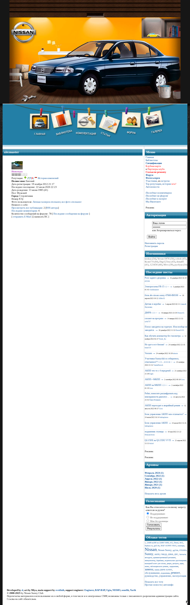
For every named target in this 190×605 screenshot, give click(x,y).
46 (169, 362)
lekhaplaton (164, 417)
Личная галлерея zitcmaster (46, 201)
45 (167, 362)
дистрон (175, 563)
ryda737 (148, 322)
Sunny (149, 554)
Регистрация (151, 246)
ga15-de (157, 546)
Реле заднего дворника (155, 278)
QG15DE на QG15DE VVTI (158, 440)
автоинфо (168, 584)
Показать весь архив (155, 493)
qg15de (175, 550)
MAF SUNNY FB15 (168, 546)
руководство (151, 575)
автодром (148, 557)
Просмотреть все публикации (27, 207)
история (166, 183)
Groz (183, 379)
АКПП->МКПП (152, 379)
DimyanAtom (150, 435)
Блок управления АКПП (156, 423)
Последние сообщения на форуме (71, 213)
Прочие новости (153, 584)
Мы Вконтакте (153, 201)
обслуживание (152, 572)
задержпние (173, 566)
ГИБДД (164, 554)
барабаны (160, 560)
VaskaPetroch (158, 365)
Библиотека (152, 160)
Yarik (133, 590)
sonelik (125, 590)
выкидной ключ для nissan (155, 563)
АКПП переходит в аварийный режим (162, 405)
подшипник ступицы (154, 431)
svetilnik (59, 590)
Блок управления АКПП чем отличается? (164, 414)
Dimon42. (181, 313)
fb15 (181, 543)
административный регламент (164, 557)
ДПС (176, 554)
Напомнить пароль (154, 243)
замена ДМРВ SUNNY (163, 570)
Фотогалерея (153, 178)
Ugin (108, 590)
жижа (147, 566)
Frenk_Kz (162, 339)
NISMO (116, 590)
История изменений (48, 178)
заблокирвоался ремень (159, 566)
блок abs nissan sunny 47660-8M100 (161, 295)
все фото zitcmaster (71, 201)
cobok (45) (180, 258)
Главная (150, 157)
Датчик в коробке (153, 304)
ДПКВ (170, 554)
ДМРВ (148, 312)
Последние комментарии (24, 210)
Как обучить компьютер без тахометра (163, 336)
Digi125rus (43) (167, 261)
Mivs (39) (168, 264)
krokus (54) (150, 258)
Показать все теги (154, 581)
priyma (147, 281)
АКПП (157, 554)
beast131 (148, 348)
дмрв (182, 563)
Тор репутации (153, 183)
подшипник (165, 573)
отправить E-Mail (22, 216)
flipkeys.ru (149, 546)
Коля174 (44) (151, 261)
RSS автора (52, 207)
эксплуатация (179, 575)
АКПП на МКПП (153, 385)
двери (169, 563)
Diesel (176, 543)
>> (168, 287)
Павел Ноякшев (154, 400)
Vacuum (148, 353)
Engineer (89, 590)
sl (22, 590)
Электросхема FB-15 (154, 286)
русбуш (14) (180, 264)
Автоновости (152, 186)
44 (165, 362)
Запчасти (182, 554)
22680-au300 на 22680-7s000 (158, 543)
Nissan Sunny (165, 550)
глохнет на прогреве (154, 318)
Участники (151, 180)
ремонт (175, 572)
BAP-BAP (100, 590)
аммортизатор (150, 560)
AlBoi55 (162, 298)
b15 (171, 543)
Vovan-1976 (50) (165, 258)
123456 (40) (156, 264)
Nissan (151, 549)
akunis (175, 353)
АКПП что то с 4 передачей (158, 370)
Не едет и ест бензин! (154, 344)
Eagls (151, 374)
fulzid (151, 443)
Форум (149, 175)
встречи (165, 180)
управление (165, 575)
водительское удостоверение (175, 560)
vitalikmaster (154, 290)
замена (149, 569)
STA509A (183, 550)
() (30, 178)
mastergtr (181, 546)
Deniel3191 (180, 330)
